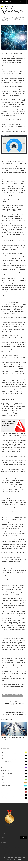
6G (13, 755)
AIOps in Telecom (20, 19)
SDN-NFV (13, 794)
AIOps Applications (11, 19)
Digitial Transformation (9, 8)
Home (2, 845)
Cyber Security (13, 770)
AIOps (5, 19)
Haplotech (19, 859)
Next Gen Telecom (13, 785)
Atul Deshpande (6, 18)
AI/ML (6, 6)
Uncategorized (13, 797)
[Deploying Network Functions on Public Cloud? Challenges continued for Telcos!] (14, 729)
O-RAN (13, 788)
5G (3, 6)
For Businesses (5, 854)
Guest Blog (4, 851)
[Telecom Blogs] (9, 817)
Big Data (12, 6)
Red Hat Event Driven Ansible (15, 446)
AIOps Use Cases (5, 20)
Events (13, 779)
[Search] (20, 2)
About (2, 848)
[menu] (24, 2)
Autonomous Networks (13, 761)
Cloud (13, 767)
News (13, 782)
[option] (14, 731)
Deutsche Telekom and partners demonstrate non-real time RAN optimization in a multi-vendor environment (14, 712)
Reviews (13, 791)
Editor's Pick (13, 776)
